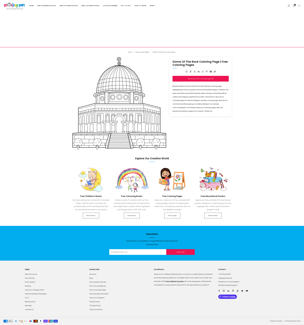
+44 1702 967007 (224, 274)
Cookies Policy (95, 305)
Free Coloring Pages (90, 6)
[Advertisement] (152, 29)
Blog (91, 278)
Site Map (28, 305)
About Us (92, 274)
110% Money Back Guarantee (36, 294)
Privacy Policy (94, 302)
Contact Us (29, 309)
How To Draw (140, 6)
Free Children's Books (46, 6)
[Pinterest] (206, 71)
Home (31, 6)
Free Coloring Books (69, 6)
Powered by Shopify (276, 321)
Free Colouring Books (97, 286)
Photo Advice (30, 282)
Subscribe (180, 252)
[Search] (299, 5)
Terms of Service (95, 309)
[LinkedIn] (198, 71)
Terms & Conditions (96, 298)
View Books (131, 215)
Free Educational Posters (99, 294)
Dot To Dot (126, 6)
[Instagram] (186, 71)
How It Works (30, 278)
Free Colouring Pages (97, 290)
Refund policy (30, 302)
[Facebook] (190, 71)
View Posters (213, 215)
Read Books (90, 215)
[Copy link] (215, 71)
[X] (194, 71)
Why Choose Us (31, 274)
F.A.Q (27, 298)
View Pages (172, 215)
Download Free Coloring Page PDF (201, 79)
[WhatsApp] (202, 71)
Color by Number (110, 6)
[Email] (210, 71)
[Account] (289, 5)
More (152, 6)
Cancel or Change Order (34, 290)
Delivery (28, 286)
